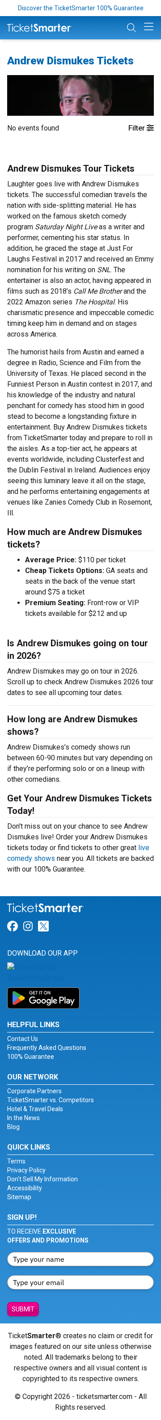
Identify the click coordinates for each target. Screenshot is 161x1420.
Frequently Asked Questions (46, 1047)
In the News (23, 1117)
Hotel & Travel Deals (35, 1108)
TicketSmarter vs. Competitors (50, 1100)
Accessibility (24, 1188)
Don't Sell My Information (42, 1179)
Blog (13, 1126)
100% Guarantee (30, 1056)
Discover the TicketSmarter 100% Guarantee (81, 8)
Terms (16, 1161)
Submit (23, 1309)
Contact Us (22, 1038)
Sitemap (19, 1197)
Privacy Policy (26, 1170)
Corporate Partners (34, 1091)
